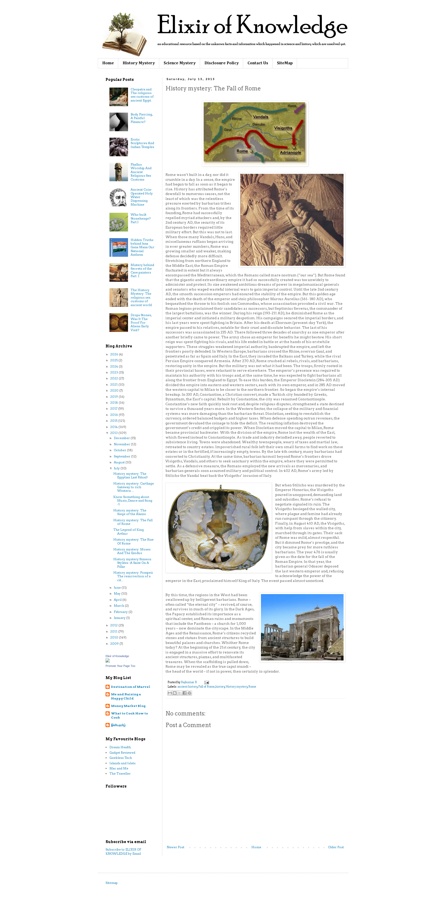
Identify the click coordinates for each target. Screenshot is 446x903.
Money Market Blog (128, 706)
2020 (114, 390)
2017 (114, 408)
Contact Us (258, 63)
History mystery (237, 686)
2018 (114, 402)
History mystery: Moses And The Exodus (131, 551)
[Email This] (169, 693)
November (122, 444)
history (220, 686)
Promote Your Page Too (120, 665)
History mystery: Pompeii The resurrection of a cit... (133, 576)
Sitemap (112, 883)
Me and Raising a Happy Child (126, 696)
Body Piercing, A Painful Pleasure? (142, 118)
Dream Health (120, 747)
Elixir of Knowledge (117, 656)
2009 (115, 643)
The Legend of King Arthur (128, 531)
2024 (114, 366)
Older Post (336, 847)
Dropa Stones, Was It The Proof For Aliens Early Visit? (141, 322)
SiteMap (285, 63)
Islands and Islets (122, 763)
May (117, 593)
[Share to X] (179, 693)
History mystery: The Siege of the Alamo (129, 512)
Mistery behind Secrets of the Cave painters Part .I (142, 270)
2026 (114, 354)
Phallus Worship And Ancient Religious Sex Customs (141, 171)
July (117, 468)
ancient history (187, 686)
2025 (114, 360)
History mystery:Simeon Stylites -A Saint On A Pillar (132, 563)
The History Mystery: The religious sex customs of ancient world (141, 297)
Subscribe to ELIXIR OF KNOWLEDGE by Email (123, 851)
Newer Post (175, 847)
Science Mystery (180, 63)
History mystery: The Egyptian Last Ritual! (130, 475)
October (120, 450)
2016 (114, 415)
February (121, 612)
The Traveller (120, 773)
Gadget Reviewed (122, 752)
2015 (114, 421)
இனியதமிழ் (118, 725)
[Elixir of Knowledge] (108, 661)
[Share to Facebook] (184, 693)
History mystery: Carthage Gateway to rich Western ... (133, 487)
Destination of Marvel (130, 687)
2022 (114, 378)
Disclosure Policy (221, 63)
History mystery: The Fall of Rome (133, 522)
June (118, 587)
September (122, 456)
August (119, 462)
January (120, 618)
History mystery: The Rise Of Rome (133, 541)
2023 (114, 372)
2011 (114, 631)
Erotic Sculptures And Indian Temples (142, 143)
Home (108, 63)
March (119, 606)
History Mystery (139, 63)
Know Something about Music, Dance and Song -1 (132, 500)
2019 (114, 397)
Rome (252, 686)
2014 (114, 427)
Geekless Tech (120, 758)
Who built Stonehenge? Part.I (140, 218)
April (118, 600)
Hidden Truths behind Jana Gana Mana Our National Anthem (142, 247)
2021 (114, 384)
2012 (114, 625)
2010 (114, 637)
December (122, 438)
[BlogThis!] (174, 693)
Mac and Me (118, 768)
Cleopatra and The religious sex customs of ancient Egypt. (142, 94)
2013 (114, 433)
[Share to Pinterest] (189, 693)
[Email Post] (206, 682)
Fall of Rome (206, 686)
